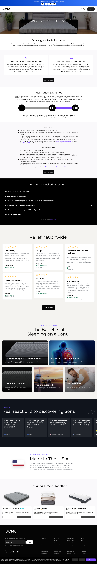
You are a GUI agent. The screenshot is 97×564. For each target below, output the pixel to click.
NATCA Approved (71, 545)
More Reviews (48, 307)
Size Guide (70, 547)
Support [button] (83, 538)
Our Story (56, 540)
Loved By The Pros (58, 545)
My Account (83, 553)
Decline (82, 559)
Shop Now (91, 9)
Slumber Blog (57, 551)
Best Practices (70, 551)
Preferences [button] (65, 560)
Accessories (44, 9)
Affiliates (83, 549)
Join (30, 542)
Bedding (43, 547)
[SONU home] (6, 9)
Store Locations (58, 547)
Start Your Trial (48, 80)
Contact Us (56, 553)
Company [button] (56, 538)
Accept (90, 559)
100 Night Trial (70, 540)
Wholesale (83, 551)
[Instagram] (6, 551)
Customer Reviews (58, 542)
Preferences (75, 559)
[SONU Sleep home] (48, 532)
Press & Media (57, 549)
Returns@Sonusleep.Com (64, 141)
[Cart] (84, 9)
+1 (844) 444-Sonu (26, 143)
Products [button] (44, 538)
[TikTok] (13, 551)
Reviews (64, 9)
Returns (82, 547)
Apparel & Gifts (44, 551)
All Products (44, 553)
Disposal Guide (71, 553)
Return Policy (49, 167)
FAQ (82, 540)
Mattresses (33, 9)
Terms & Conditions (62, 167)
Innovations (55, 9)
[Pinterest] (17, 551)
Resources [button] (70, 538)
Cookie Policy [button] (34, 560)
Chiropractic (70, 542)
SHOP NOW (24, 516)
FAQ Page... (53, 219)
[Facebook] (10, 551)
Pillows (42, 545)
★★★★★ (14, 510)
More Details (9, 517)
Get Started (70, 549)
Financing (83, 542)
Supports (43, 549)
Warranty (83, 545)
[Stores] (81, 9)
